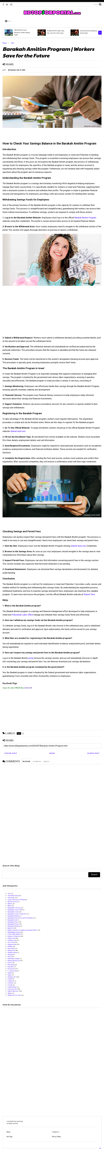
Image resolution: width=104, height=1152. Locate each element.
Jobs (12, 43)
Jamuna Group (12, 944)
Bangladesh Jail (12, 920)
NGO (9, 956)
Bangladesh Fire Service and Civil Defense (20, 918)
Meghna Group (12, 952)
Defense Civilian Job (14, 936)
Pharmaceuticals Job (14, 960)
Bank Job (10, 928)
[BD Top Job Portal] (52, 15)
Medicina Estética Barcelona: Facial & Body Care (90, 32)
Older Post (93, 753)
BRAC (10, 906)
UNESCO (11, 981)
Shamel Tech (89, 594)
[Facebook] (3, 4)
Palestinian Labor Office (22, 615)
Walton (10, 993)
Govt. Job (11, 942)
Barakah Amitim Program (85, 217)
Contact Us (55, 1132)
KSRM (10, 946)
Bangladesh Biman (13, 916)
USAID (10, 985)
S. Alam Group (12, 971)
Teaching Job (11, 977)
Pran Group (11, 965)
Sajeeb (10, 973)
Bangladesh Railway (14, 926)
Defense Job (11, 938)
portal (30, 658)
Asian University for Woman (16, 899)
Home (5, 43)
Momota (10, 954)
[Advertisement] (52, 316)
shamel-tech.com (17, 431)
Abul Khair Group (13, 895)
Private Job (11, 969)
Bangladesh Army (13, 912)
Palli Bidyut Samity (13, 958)
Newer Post (10, 753)
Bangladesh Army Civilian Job (17, 914)
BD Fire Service (12, 902)
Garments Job (12, 940)
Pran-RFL (11, 967)
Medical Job (11, 950)
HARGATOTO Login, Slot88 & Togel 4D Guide (23, 32)
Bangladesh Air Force (14, 908)
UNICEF (10, 983)
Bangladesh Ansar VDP (15, 910)
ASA (9, 893)
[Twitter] (7, 4)
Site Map (9, 1136)
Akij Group (11, 897)
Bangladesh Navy (13, 922)
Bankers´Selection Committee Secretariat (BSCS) (22, 930)
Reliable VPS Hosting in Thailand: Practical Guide (56, 32)
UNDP (10, 979)
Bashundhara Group (14, 932)
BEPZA (10, 904)
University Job (12, 989)
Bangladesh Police (13, 924)
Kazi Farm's (11, 948)
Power (10, 963)
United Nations (12, 987)
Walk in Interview (13, 991)
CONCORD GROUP (14, 934)
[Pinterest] (11, 4)
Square (10, 975)
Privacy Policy (56, 1136)
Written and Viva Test (14, 995)
